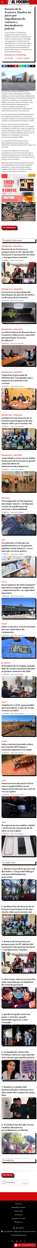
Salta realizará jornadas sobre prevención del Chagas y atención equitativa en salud (17, 747)
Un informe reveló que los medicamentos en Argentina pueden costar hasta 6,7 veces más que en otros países (17, 547)
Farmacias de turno (18, 1218)
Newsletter (8, 1160)
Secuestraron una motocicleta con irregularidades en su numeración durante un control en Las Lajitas (18, 787)
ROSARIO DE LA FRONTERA (15, 55)
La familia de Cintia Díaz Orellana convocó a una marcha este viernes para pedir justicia (18, 1055)
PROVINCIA (6, 498)
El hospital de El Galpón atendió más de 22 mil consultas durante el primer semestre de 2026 (18, 669)
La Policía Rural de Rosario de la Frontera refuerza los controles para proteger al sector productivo (18, 336)
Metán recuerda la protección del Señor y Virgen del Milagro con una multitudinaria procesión (18, 873)
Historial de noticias (18, 1207)
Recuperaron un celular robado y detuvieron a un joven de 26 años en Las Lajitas (18, 828)
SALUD (4, 624)
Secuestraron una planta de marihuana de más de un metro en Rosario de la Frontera (18, 295)
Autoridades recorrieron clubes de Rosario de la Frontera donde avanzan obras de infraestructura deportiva (18, 462)
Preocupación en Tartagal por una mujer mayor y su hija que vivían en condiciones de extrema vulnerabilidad (17, 505)
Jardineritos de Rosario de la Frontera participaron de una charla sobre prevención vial (17, 421)
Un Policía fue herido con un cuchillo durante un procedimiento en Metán (18, 1127)
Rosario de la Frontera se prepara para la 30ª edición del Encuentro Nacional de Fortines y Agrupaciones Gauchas (18, 253)
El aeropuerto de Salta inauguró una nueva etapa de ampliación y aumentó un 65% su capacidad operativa (18, 589)
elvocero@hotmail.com (18, 1235)
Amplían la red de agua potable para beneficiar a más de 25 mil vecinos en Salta (18, 708)
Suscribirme (7, 1175)
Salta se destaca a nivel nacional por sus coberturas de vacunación (18, 629)
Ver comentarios (9, 227)
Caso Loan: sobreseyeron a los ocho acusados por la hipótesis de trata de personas (18, 982)
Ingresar (19, 1222)
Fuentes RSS (18, 1211)
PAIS (3, 540)
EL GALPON (6, 663)
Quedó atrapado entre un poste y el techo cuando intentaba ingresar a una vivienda (16, 1018)
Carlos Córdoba (24, 58)
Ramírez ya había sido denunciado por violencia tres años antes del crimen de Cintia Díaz (18, 1091)
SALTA (4, 582)
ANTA (4, 781)
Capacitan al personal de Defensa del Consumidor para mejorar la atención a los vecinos (17, 379)
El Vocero (18, 1204)
